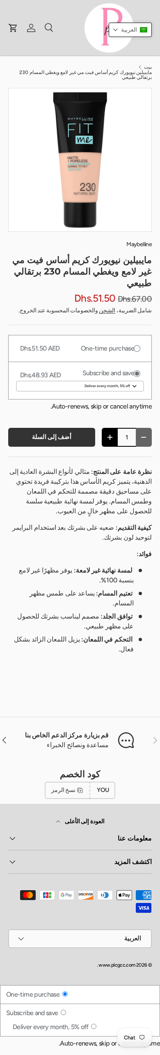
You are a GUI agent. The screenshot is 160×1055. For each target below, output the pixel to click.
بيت (148, 67)
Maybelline (139, 244)
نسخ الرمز (63, 790)
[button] (130, 30)
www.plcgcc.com (116, 965)
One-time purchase (33, 994)
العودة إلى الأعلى (84, 821)
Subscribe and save (32, 1013)
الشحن (107, 310)
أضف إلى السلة (52, 437)
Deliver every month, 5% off (51, 1027)
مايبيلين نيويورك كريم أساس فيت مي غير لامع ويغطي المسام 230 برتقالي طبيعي (85, 75)
